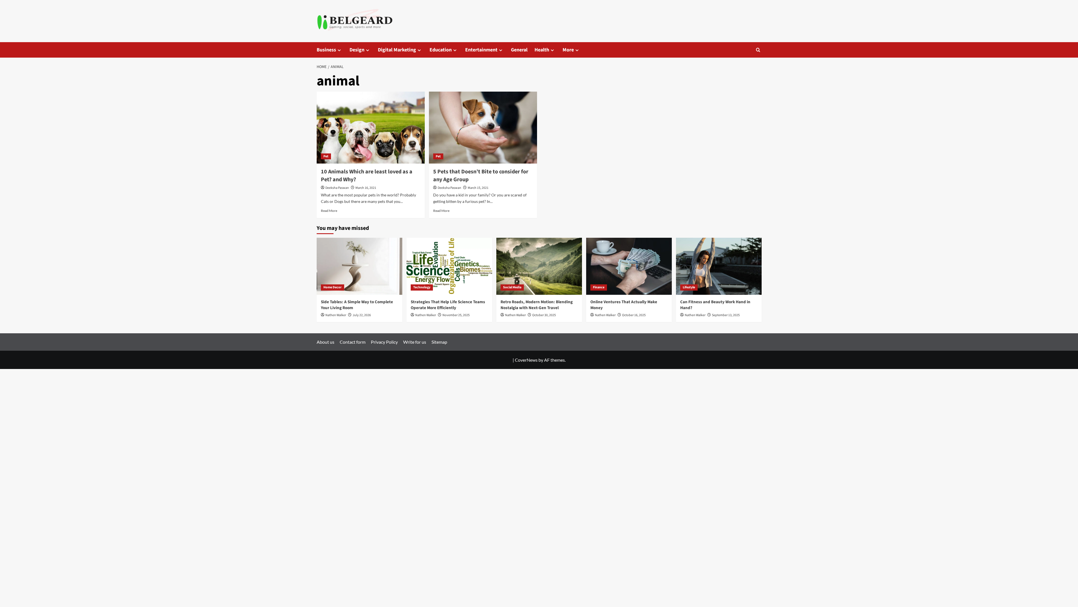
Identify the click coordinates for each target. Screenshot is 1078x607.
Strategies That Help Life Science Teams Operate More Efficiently (448, 305)
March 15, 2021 (478, 187)
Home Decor (332, 287)
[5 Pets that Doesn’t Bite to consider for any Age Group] (483, 128)
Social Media (512, 287)
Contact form (353, 342)
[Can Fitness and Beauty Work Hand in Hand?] (719, 266)
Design (357, 49)
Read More (329, 211)
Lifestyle (689, 287)
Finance (598, 287)
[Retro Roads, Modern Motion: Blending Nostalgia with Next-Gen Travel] (539, 266)
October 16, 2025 (634, 315)
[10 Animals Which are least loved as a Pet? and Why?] (371, 128)
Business (326, 49)
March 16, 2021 (365, 187)
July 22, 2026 (362, 315)
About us (325, 342)
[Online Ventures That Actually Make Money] (629, 266)
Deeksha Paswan (337, 187)
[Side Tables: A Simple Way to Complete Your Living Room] (359, 266)
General (519, 49)
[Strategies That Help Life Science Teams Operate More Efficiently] (449, 266)
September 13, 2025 (726, 315)
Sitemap (439, 342)
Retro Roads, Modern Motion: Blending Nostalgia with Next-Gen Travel (537, 305)
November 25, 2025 (456, 315)
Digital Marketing (397, 49)
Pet (325, 156)
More (568, 49)
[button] (758, 50)
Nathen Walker (335, 315)
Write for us (414, 342)
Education (441, 49)
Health (542, 49)
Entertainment (481, 49)
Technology (421, 287)
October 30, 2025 (544, 315)
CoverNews (526, 360)
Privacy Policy (384, 342)
